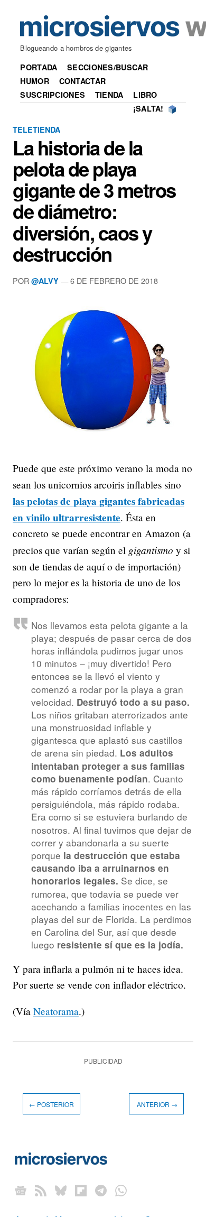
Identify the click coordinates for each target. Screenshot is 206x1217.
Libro (145, 94)
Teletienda (36, 129)
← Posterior (51, 1103)
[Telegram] (101, 1190)
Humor (34, 81)
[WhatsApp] (121, 1190)
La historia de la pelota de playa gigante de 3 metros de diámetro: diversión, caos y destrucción (94, 201)
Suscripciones (52, 94)
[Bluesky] (61, 1190)
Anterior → (156, 1103)
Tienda (109, 94)
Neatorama (56, 1011)
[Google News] (20, 1190)
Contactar (82, 81)
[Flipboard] (81, 1190)
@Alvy (45, 280)
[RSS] (40, 1190)
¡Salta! (148, 108)
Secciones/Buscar (107, 67)
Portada (38, 67)
